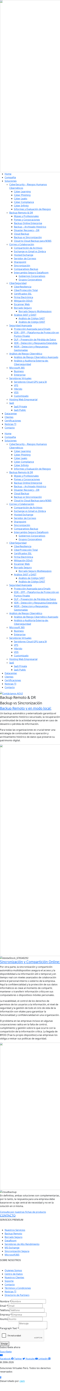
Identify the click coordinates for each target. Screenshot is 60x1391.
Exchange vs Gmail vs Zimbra (30, 251)
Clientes (9, 417)
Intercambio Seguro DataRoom (31, 272)
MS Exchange (12, 1247)
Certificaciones (13, 420)
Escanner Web (22, 304)
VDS (16, 392)
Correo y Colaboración (21, 244)
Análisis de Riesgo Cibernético (25, 353)
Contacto (10, 427)
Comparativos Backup (26, 269)
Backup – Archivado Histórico (30, 226)
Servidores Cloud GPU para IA (30, 381)
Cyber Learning (22, 191)
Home (8, 174)
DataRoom (10, 1240)
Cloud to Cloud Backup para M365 (32, 240)
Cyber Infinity (21, 205)
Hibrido (18, 389)
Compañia (10, 177)
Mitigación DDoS (23, 300)
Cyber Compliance (24, 202)
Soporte (9, 1281)
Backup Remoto (13, 1233)
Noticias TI (10, 424)
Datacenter (11, 413)
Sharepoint (20, 262)
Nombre (5, 1301)
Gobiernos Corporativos (32, 276)
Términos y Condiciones (18, 1288)
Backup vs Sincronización (28, 237)
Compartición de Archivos (28, 248)
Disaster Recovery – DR (26, 230)
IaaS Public (20, 410)
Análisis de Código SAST (32, 318)
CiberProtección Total (26, 290)
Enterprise (19, 374)
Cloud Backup (21, 233)
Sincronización (22, 265)
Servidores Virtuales (20, 378)
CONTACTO (8, 1215)
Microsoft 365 (17, 367)
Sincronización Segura (17, 1251)
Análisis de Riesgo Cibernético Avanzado (36, 357)
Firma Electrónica (23, 297)
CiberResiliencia (22, 286)
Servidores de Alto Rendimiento (22, 1244)
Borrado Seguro (23, 307)
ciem (22, 1381)
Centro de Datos (14, 1274)
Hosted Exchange (23, 255)
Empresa (6, 1314)
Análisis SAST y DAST (25, 315)
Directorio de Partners (17, 1295)
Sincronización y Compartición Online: (30, 961)
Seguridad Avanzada (20, 325)
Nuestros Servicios (15, 1230)
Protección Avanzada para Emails (32, 329)
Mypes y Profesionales (26, 216)
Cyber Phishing (22, 195)
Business (19, 371)
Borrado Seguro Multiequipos (35, 311)
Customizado (21, 396)
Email (4, 1305)
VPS (16, 385)
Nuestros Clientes (14, 1277)
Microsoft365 (12, 1254)
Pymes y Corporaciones (27, 219)
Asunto (4, 1319)
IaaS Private (20, 406)
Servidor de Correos (25, 258)
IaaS (11, 403)
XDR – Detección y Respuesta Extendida (35, 343)
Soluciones (11, 181)
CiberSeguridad (18, 283)
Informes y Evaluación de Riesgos (32, 209)
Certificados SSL (23, 293)
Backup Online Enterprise (28, 223)
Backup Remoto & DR (21, 212)
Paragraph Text (9, 1328)
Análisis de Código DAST (32, 322)
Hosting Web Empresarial (23, 399)
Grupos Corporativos (30, 279)
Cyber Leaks (20, 198)
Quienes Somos (13, 1270)
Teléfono (5, 1310)
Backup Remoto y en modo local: (25, 708)
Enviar (4, 1343)
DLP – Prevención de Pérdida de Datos (35, 339)
